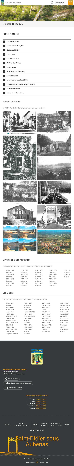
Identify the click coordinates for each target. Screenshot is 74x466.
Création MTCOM (43, 462)
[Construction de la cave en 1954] (20, 204)
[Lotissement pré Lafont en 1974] (54, 231)
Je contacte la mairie (15, 387)
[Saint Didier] (20, 112)
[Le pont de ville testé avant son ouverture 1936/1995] (54, 182)
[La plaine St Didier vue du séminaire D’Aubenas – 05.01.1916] (54, 158)
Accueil (8, 424)
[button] (37, 42)
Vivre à (22, 424)
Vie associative (56, 424)
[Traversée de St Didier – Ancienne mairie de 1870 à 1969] (54, 135)
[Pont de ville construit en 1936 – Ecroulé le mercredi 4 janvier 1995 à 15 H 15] (20, 227)
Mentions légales (30, 462)
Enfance (44, 424)
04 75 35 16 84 (13, 378)
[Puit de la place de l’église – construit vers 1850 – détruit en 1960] (20, 136)
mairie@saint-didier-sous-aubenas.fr (19, 383)
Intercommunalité (37, 430)
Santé (66, 424)
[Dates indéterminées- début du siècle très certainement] (54, 112)
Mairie (35, 424)
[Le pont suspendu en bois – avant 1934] (20, 182)
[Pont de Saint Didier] (54, 206)
